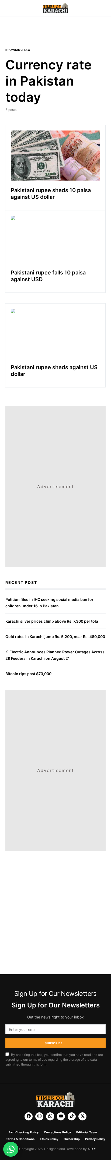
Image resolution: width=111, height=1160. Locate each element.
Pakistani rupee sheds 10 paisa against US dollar (51, 193)
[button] (7, 8)
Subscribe (54, 1043)
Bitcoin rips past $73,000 (28, 673)
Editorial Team (86, 1132)
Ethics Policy (49, 1139)
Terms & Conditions (20, 1139)
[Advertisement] (55, 35)
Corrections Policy (57, 1132)
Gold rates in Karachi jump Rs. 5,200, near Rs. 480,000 (55, 636)
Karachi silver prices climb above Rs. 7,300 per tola (51, 621)
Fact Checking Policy (24, 1132)
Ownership (72, 1139)
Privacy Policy (95, 1139)
